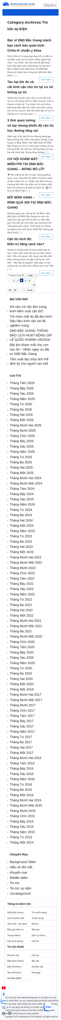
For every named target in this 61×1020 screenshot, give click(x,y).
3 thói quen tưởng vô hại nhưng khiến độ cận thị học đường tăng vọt (30, 125)
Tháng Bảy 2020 (22, 652)
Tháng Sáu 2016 (22, 774)
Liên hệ (35, 941)
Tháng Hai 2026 (21, 414)
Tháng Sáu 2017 (22, 726)
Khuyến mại (18, 872)
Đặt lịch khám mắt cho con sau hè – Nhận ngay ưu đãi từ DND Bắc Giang (29, 349)
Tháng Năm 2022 (22, 594)
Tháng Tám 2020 (22, 647)
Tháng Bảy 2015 (22, 821)
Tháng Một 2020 (22, 684)
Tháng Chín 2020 (22, 642)
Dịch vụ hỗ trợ (38, 935)
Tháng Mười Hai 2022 (25, 557)
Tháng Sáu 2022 (22, 589)
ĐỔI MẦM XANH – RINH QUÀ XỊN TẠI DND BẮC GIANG (29, 202)
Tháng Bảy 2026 (22, 388)
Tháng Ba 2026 (21, 409)
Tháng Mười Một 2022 (26, 562)
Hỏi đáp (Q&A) (14, 978)
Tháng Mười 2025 (23, 430)
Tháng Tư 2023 (21, 536)
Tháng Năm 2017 (22, 731)
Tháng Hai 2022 (21, 610)
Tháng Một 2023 (22, 552)
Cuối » (30, 290)
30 (15, 290)
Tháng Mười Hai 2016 (25, 758)
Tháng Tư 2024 (21, 510)
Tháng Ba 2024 (21, 515)
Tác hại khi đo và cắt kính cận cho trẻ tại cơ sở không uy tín (30, 87)
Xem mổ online (14, 972)
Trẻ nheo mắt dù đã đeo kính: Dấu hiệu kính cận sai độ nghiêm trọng (31, 321)
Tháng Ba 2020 (21, 673)
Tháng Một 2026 (22, 420)
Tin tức (15, 883)
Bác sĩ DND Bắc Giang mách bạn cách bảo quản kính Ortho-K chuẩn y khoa (29, 45)
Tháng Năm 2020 (22, 663)
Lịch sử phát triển (15, 918)
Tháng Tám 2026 (22, 383)
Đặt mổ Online (14, 966)
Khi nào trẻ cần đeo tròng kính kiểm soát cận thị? (28, 309)
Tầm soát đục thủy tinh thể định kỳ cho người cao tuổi (29, 361)
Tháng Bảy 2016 (22, 768)
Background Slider (23, 862)
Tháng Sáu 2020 (22, 657)
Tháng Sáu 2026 (22, 393)
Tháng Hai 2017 (21, 747)
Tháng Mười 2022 (23, 568)
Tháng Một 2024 (22, 525)
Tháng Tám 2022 (22, 578)
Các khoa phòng (15, 941)
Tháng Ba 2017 (21, 742)
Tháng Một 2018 (22, 689)
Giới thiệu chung (15, 912)
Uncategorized (20, 893)
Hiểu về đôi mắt (21, 867)
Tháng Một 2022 (22, 615)
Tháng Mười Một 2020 (26, 636)
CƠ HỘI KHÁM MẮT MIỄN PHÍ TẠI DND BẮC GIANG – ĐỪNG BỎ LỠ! (25, 164)
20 (10, 290)
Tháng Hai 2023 (21, 547)
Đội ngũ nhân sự (15, 929)
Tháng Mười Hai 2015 (25, 800)
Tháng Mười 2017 (23, 705)
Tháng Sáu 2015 (22, 826)
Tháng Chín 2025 (22, 436)
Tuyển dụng (37, 918)
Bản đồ (35, 961)
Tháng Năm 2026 (22, 399)
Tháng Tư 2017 (21, 737)
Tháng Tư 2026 (21, 404)
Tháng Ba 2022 (21, 605)
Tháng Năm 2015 (22, 832)
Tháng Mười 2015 (23, 811)
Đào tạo (36, 929)
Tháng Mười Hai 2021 (25, 620)
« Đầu (30, 275)
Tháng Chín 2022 (22, 573)
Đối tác (35, 923)
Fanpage (36, 972)
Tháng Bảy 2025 (22, 441)
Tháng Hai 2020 (21, 679)
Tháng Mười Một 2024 (26, 483)
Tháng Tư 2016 (21, 784)
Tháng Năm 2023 (22, 531)
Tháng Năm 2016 (22, 779)
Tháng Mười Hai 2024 (25, 478)
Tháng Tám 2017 (22, 716)
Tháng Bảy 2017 (22, 721)
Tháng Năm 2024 (22, 504)
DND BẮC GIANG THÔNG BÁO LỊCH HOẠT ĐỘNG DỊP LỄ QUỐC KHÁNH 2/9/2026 (31, 335)
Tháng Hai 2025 (21, 467)
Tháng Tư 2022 (21, 599)
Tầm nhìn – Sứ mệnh (17, 923)
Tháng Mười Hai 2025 (25, 425)
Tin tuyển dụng (39, 912)
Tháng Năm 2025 (22, 451)
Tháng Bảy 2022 (22, 583)
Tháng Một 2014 (22, 842)
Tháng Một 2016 (22, 795)
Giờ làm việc (37, 966)
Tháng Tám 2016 (22, 763)
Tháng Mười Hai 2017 (25, 694)
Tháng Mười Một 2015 (26, 805)
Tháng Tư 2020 (21, 668)
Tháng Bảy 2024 (22, 494)
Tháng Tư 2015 (21, 837)
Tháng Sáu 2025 (22, 446)
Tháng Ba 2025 (21, 462)
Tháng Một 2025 (22, 473)
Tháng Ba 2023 (21, 541)
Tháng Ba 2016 (21, 789)
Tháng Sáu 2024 (22, 499)
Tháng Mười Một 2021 (26, 626)
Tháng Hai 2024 (21, 520)
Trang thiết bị (13, 935)
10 (34, 285)
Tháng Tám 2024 (22, 488)
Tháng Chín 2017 (22, 710)
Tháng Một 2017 (22, 752)
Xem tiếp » (46, 79)
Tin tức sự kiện (20, 888)
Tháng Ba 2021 (21, 631)
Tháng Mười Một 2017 (26, 700)
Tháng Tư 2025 (21, 457)
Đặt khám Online (15, 961)
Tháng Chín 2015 (22, 816)
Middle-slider (19, 877)
